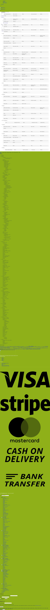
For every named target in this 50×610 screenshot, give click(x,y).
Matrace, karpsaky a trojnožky (7, 137)
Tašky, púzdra (5, 92)
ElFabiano (39, 346)
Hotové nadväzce (8, 158)
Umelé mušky (4, 247)
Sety (5, 199)
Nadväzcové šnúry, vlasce (7, 234)
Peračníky (14, 21)
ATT (12, 346)
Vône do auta (33, 149)
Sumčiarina (3, 66)
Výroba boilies (6, 31)
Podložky (41, 74)
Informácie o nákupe (4, 588)
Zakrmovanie (4, 544)
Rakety (5, 210)
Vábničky (23, 79)
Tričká (31, 131)
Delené (5, 213)
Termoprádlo (23, 131)
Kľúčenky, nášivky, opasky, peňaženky (7, 585)
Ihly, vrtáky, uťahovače (5, 175)
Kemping (3, 133)
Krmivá (23, 107)
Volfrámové (6, 244)
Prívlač (3, 33)
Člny (6, 122)
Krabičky (4, 176)
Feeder (2, 259)
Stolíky (13, 145)
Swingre (6, 222)
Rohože (15, 149)
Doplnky (3, 147)
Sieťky (5, 217)
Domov (1, 152)
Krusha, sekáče (6, 208)
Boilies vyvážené (6, 166)
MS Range (28, 347)
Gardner (1, 347)
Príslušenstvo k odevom (43, 126)
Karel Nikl (20, 347)
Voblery (41, 46)
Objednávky (3, 358)
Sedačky (4, 568)
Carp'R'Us (18, 346)
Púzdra (5, 229)
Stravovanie (23, 145)
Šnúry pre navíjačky (8, 236)
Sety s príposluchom (7, 221)
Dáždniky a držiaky (24, 135)
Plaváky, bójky (23, 74)
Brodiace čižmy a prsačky (7, 126)
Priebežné (6, 202)
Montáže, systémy (5, 504)
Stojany (5, 226)
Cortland (27, 346)
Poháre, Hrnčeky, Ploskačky (8, 149)
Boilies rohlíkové (6, 164)
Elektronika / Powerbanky (6, 318)
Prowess (38, 347)
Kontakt (3, 4)
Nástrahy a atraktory (15, 70)
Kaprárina (3, 156)
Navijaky (4, 505)
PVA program (4, 215)
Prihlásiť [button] (2, 360)
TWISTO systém (5, 242)
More (2, 287)
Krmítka (4, 263)
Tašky (31, 145)
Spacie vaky (5, 145)
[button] (3, 17)
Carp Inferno (22, 346)
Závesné (5, 264)
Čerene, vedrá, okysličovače (7, 35)
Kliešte (5, 197)
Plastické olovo (6, 201)
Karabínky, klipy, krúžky (7, 188)
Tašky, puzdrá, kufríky (15, 46)
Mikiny (22, 126)
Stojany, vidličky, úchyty (5, 513)
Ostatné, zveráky (24, 103)
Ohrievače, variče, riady (7, 140)
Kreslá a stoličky (42, 135)
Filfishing (43, 346)
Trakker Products (29, 348)
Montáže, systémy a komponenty (15, 19)
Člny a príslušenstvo (4, 120)
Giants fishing (6, 347)
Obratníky (6, 182)
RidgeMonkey (43, 347)
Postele (14, 140)
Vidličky (6, 227)
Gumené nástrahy (15, 35)
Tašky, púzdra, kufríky (15, 79)
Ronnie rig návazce (8, 185)
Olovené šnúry (6, 235)
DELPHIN (31, 346)
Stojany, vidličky (6, 46)
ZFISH (39, 348)
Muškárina (3, 94)
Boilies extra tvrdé (7, 161)
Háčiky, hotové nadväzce (25, 68)
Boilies (4, 261)
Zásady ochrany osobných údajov (5, 365)
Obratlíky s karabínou (7, 190)
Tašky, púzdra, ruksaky (5, 228)
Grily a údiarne (33, 135)
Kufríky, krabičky (33, 35)
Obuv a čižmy (32, 126)
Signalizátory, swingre (15, 26)
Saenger (1, 348)
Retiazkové (7, 223)
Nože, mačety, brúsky (15, 137)
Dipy (6, 168)
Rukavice (5, 128)
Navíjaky (23, 70)
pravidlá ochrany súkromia (38, 605)
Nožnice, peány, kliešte (6, 41)
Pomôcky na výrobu (7, 240)
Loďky (4, 159)
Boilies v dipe (6, 165)
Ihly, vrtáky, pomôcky (33, 68)
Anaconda (2, 346)
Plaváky (23, 41)
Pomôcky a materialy (33, 100)
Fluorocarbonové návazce (9, 187)
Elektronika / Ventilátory (6, 317)
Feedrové (6, 337)
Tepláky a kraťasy (15, 131)
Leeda (23, 347)
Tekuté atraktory (5, 246)
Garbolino (46, 346)
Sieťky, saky (5, 26)
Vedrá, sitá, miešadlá (5, 232)
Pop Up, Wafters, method (16, 59)
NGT (31, 347)
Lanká (3, 520)
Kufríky (4, 179)
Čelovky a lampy (15, 135)
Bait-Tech (15, 346)
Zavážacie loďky (42, 122)
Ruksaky (6, 230)
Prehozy (5, 320)
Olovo (13, 41)
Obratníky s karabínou (7, 183)
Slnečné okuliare (6, 131)
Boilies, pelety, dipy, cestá (6, 160)
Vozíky (41, 145)
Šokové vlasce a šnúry (7, 237)
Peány (5, 198)
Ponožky (4, 308)
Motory (24, 122)
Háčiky (22, 35)
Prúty (40, 41)
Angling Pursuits (5, 346)
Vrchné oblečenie (42, 131)
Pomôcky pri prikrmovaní (6, 207)
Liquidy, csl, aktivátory (8, 169)
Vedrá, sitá (4, 543)
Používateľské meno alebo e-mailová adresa (5, 595)
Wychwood (35, 348)
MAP (26, 347)
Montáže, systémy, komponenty (24, 54)
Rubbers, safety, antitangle (8, 191)
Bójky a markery (5, 172)
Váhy (22, 46)
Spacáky (14, 142)
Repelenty (41, 140)
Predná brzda (6, 194)
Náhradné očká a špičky (7, 214)
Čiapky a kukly (14, 126)
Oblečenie (3, 124)
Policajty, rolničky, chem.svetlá (8, 220)
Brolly (5, 324)
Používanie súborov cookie (6, 590)
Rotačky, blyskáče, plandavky (6, 255)
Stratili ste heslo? (2, 599)
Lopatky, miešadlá (7, 209)
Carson (25, 346)
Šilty (5, 322)
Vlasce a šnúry (33, 46)
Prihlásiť (6, 598)
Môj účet (3, 357)
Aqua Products (9, 346)
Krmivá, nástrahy (5, 177)
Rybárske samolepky (25, 149)
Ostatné (14, 31)
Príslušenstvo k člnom (17, 122)
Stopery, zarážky (6, 192)
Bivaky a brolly (5, 135)
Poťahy (23, 140)
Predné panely (6, 323)
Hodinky (41, 149)
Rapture (40, 347)
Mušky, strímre (33, 96)
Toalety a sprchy (6, 142)
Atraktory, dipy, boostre (5, 260)
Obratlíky (6, 189)
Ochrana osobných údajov (6, 589)
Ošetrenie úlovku (6, 21)
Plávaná (3, 105)
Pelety (13, 74)
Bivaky (5, 325)
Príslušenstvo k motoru (34, 122)
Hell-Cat (14, 347)
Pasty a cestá (6, 170)
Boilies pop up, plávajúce (7, 163)
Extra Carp (41, 346)
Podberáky (32, 41)
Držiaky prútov (6, 225)
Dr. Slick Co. (36, 346)
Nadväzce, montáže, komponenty (42, 36)
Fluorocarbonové (6, 245)
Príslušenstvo (32, 140)
